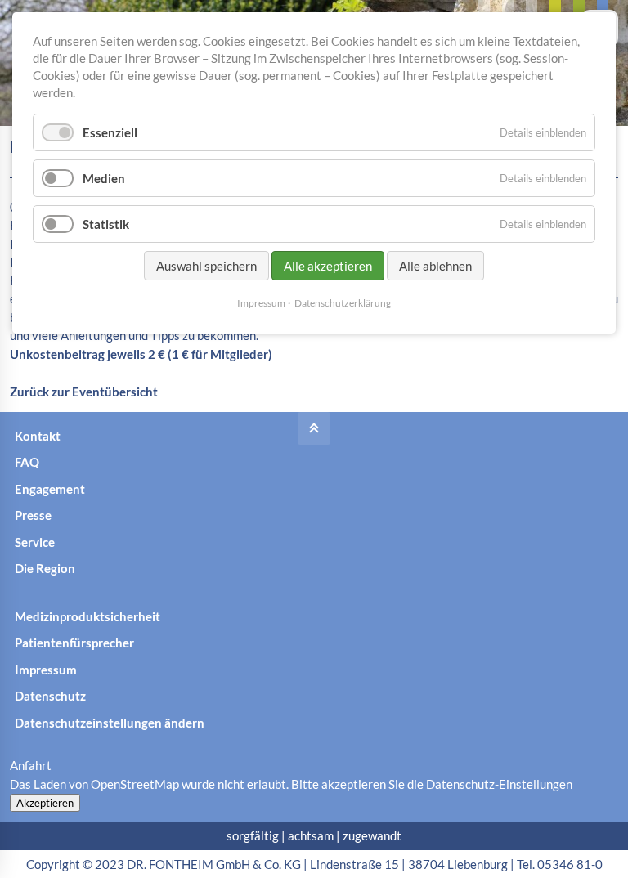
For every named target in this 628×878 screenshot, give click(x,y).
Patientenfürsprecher (74, 642)
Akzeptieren (45, 802)
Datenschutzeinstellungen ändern (109, 722)
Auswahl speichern (206, 265)
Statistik (106, 224)
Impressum (46, 669)
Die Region (45, 568)
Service (35, 542)
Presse (33, 515)
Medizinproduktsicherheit (87, 616)
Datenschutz (50, 695)
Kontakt (38, 435)
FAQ (27, 462)
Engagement (50, 489)
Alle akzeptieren (328, 265)
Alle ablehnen (435, 265)
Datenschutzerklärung (342, 303)
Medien (104, 178)
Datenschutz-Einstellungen (499, 784)
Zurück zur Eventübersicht (84, 391)
